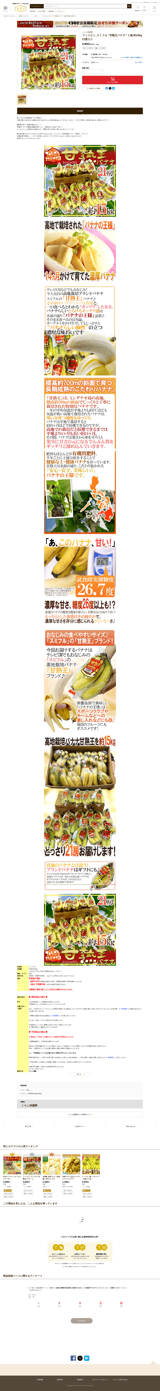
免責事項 (80, 1379)
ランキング (60, 11)
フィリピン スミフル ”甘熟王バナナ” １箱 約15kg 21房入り (59, 16)
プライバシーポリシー (100, 1379)
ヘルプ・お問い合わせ (144, 2)
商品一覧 (28, 1126)
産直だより (46, 1186)
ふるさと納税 (41, 11)
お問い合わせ (130, 1126)
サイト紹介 (154, 2)
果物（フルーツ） (24, 16)
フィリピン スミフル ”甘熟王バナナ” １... (31, 1178)
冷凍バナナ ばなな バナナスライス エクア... (71, 1178)
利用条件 (60, 1379)
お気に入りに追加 (94, 88)
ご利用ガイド (79, 1126)
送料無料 (51, 11)
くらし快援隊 (7, 1186)
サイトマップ (134, 2)
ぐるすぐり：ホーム (9, 16)
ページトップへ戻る (153, 1362)
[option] (12, 1175)
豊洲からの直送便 (67, 1186)
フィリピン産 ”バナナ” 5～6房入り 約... (90, 1178)
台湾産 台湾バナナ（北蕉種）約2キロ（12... (51, 1178)
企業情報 (40, 1379)
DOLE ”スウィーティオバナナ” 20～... (12, 1178)
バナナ (36, 16)
